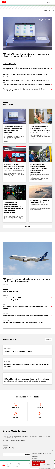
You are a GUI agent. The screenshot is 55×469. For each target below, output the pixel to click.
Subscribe (27, 454)
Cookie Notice (35, 458)
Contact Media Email (7, 434)
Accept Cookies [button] (36, 464)
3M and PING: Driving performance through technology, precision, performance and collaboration (38, 168)
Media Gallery (15, 407)
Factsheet (40, 407)
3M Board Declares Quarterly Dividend (18, 351)
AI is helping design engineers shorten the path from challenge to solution (14, 166)
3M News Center (48, 10)
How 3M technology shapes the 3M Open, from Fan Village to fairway (26, 85)
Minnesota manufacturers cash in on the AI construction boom (25, 315)
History (40, 417)
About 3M (15, 417)
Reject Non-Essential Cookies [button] (38, 461)
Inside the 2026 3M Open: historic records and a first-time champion (26, 80)
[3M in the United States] (4, 2)
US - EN (49, 2)
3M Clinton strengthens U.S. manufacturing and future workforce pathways (40, 128)
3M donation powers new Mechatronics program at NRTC (24, 322)
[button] (45, 464)
